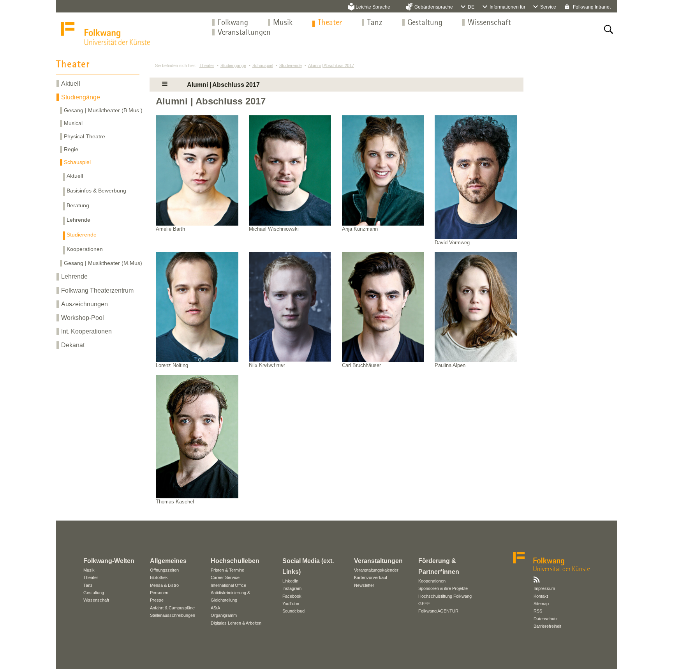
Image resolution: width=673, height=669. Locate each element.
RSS (538, 611)
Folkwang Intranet (591, 7)
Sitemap (541, 603)
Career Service (225, 577)
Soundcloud (293, 611)
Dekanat (73, 345)
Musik (282, 23)
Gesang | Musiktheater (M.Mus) (103, 263)
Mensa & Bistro (164, 585)
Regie (71, 149)
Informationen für (507, 7)
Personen (159, 592)
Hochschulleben (235, 561)
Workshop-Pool (82, 317)
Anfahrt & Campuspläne (172, 607)
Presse (157, 600)
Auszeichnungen (84, 304)
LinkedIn (290, 581)
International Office (228, 585)
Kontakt (541, 596)
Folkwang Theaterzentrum (97, 290)
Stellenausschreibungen (172, 615)
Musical (73, 123)
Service (548, 7)
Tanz (374, 23)
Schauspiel (77, 162)
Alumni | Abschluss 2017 (331, 65)
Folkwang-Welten (108, 561)
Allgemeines (168, 561)
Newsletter (364, 585)
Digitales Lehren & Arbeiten (236, 623)
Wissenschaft (489, 23)
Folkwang (233, 23)
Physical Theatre (84, 136)
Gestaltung (424, 23)
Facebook (291, 596)
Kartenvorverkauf (370, 577)
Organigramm (224, 615)
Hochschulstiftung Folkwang (445, 596)
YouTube (290, 603)
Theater (330, 23)
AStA (215, 607)
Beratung (78, 205)
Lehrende (78, 220)
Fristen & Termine (227, 570)
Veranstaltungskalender (376, 570)
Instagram (291, 588)
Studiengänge (80, 97)
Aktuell (70, 83)
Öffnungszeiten (164, 570)
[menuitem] (233, 23)
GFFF (424, 603)
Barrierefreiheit (547, 626)
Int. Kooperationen (86, 331)
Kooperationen (85, 249)
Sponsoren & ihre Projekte (443, 588)
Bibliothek (159, 577)
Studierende (82, 234)
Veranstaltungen (244, 32)
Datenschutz (546, 618)
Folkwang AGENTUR (438, 611)
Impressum (544, 588)
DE (471, 7)
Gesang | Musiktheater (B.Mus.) (103, 110)
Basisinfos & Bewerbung (96, 190)
